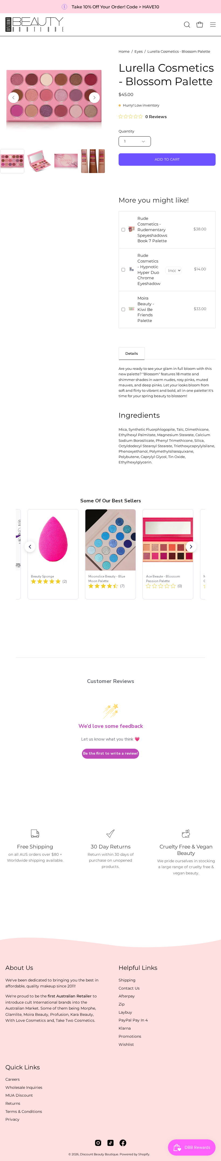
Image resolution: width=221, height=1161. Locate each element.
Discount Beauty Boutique (99, 1154)
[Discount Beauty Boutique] (35, 24)
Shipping (127, 980)
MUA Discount (19, 1095)
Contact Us (129, 988)
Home (124, 51)
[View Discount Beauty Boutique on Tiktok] (110, 1143)
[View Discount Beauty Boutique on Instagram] (98, 1143)
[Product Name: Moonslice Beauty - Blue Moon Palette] (110, 554)
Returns (12, 1103)
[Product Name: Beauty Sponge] (52, 554)
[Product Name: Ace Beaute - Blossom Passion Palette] (168, 554)
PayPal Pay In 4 (133, 1020)
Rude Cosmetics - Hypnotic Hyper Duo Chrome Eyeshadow (148, 269)
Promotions (130, 1036)
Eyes (138, 51)
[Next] (94, 97)
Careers (12, 1079)
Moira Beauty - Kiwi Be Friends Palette (145, 309)
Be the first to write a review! (110, 753)
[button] (186, 24)
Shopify (143, 1154)
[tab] (132, 353)
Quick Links (22, 1067)
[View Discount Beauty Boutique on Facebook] (123, 1143)
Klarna (125, 1028)
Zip (122, 1004)
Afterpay (127, 996)
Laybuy (125, 1012)
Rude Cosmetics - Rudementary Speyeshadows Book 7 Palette (152, 229)
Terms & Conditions (23, 1111)
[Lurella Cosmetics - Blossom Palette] (12, 161)
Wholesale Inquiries (23, 1087)
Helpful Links (138, 967)
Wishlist (126, 1044)
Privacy (12, 1119)
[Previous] (13, 97)
